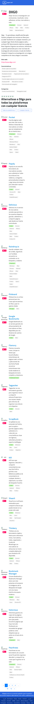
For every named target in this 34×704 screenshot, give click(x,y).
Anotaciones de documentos (9, 71)
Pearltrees (13, 647)
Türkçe (28, 702)
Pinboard (13, 294)
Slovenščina (17, 702)
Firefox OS (12, 239)
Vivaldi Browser (14, 197)
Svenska (23, 702)
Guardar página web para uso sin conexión (12, 79)
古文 (32, 702)
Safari (11, 30)
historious (13, 609)
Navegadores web (21, 91)
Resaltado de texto (7, 74)
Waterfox (18, 450)
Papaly (12, 163)
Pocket (12, 117)
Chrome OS (12, 192)
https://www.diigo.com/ (8, 62)
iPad (17, 28)
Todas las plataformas (8, 110)
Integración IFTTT (6, 76)
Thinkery (13, 528)
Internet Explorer (19, 30)
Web (21, 28)
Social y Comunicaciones (8, 91)
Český (15, 698)
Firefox (27, 28)
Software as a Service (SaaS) (17, 675)
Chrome (19, 25)
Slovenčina (10, 702)
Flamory (12, 345)
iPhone (11, 28)
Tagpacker (13, 385)
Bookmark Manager (13, 572)
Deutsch (25, 698)
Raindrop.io (14, 246)
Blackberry (12, 144)
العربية (4, 698)
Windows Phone (14, 142)
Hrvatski (9, 700)
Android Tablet (13, 147)
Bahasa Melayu (24, 700)
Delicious (13, 204)
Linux (15, 447)
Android (26, 25)
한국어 (18, 700)
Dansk (19, 698)
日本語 (13, 700)
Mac (11, 137)
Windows (12, 266)
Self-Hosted (18, 518)
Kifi (10, 457)
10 (7, 689)
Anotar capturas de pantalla (9, 69)
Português (3, 702)
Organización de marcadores (21, 74)
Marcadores (22, 71)
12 (11, 689)
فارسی (29, 698)
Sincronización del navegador (9, 84)
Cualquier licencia (25, 110)
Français (3, 700)
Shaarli (12, 498)
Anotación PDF (6, 82)
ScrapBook (13, 419)
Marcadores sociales (17, 82)
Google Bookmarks (14, 317)
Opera (11, 152)
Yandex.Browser (14, 279)
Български (10, 698)
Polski (31, 700)
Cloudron (12, 520)
